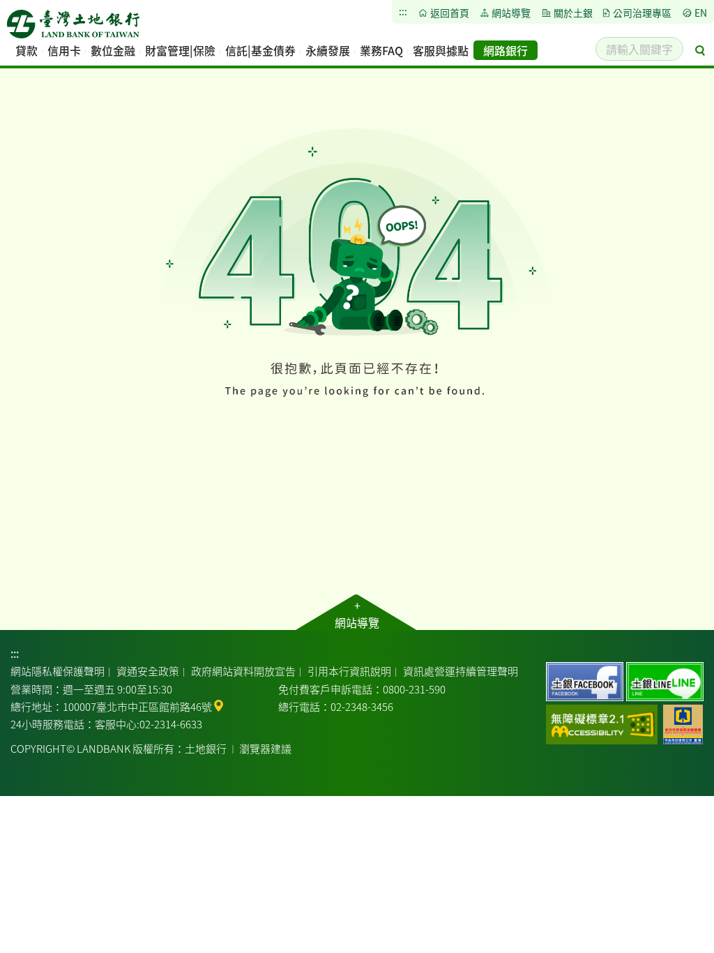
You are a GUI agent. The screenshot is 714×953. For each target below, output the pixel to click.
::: (14, 653)
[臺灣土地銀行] (73, 28)
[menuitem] (26, 50)
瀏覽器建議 (265, 748)
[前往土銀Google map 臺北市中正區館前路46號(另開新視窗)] (218, 704)
